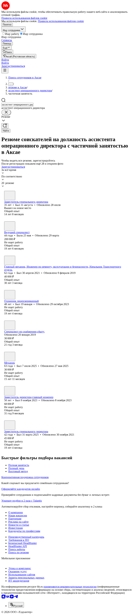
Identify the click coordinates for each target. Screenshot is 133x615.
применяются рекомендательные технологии (70, 586)
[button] (5, 59)
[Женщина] (9, 226)
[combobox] (17, 104)
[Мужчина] (9, 195)
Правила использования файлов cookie (61, 21)
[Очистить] (6, 112)
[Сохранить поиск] (4, 126)
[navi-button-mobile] (4, 70)
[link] (7, 52)
